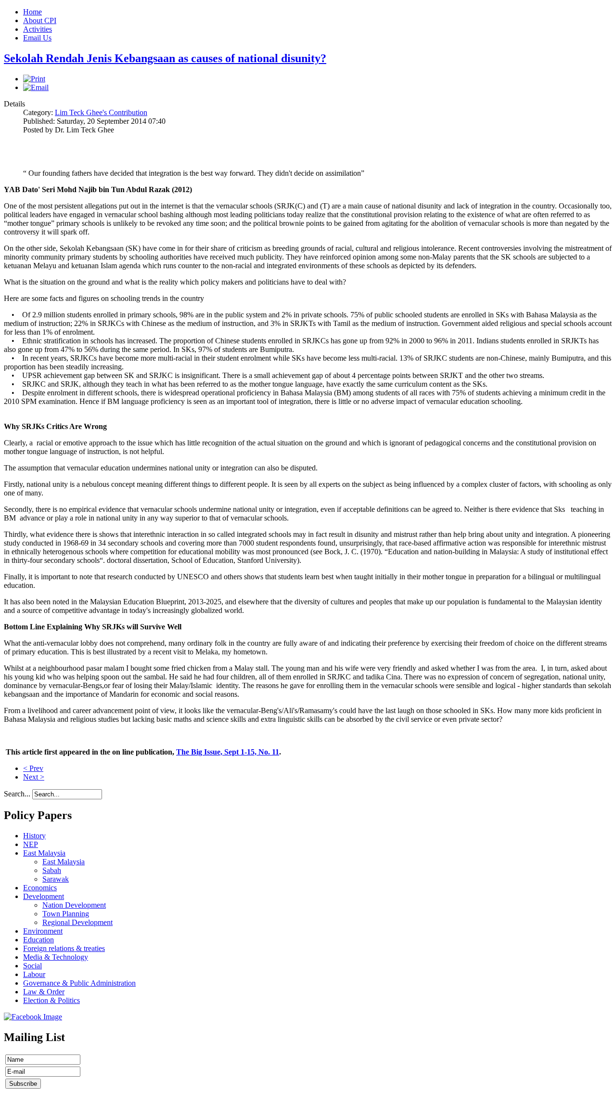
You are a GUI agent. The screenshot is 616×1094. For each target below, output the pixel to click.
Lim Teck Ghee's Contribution (101, 112)
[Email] (36, 87)
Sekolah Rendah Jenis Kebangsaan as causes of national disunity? (165, 58)
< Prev (33, 768)
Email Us (37, 38)
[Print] (34, 79)
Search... (17, 794)
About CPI (39, 20)
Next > (33, 777)
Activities (37, 29)
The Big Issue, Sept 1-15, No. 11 (227, 752)
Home (32, 12)
